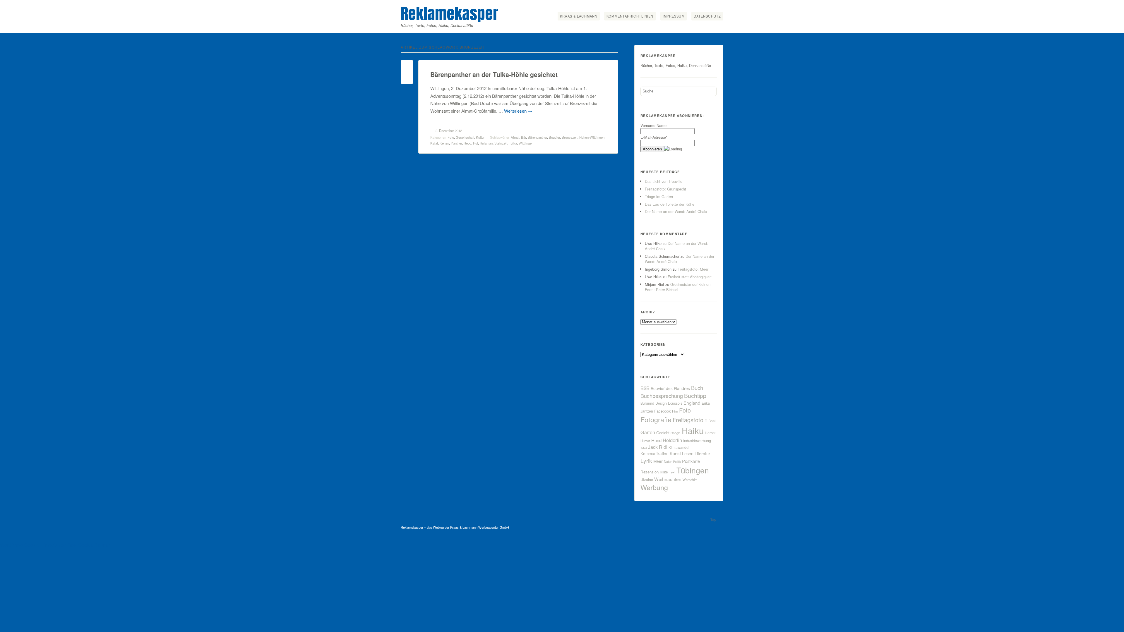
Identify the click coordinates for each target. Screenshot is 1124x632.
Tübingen (692, 470)
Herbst (710, 432)
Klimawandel (679, 447)
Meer (658, 461)
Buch (697, 387)
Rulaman (486, 143)
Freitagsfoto (688, 419)
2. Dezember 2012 (449, 130)
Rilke (664, 471)
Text (672, 472)
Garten (647, 432)
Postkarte (691, 461)
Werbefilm (690, 479)
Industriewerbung (697, 440)
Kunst (675, 453)
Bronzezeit (570, 137)
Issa (643, 447)
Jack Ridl (657, 447)
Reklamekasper (449, 13)
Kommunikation (654, 453)
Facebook (662, 411)
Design (661, 403)
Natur (668, 461)
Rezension (649, 472)
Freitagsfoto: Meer (693, 269)
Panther (456, 143)
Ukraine (646, 479)
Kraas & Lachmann (578, 16)
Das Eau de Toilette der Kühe (669, 204)
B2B (645, 387)
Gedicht (662, 432)
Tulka (513, 143)
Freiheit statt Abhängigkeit (690, 276)
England (691, 402)
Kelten (444, 143)
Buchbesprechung (661, 395)
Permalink (406, 67)
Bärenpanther (537, 137)
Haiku (693, 430)
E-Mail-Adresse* (653, 137)
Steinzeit (500, 143)
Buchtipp (695, 395)
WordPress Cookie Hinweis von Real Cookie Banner (55, 544)
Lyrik (646, 460)
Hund (656, 440)
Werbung (654, 487)
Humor (645, 440)
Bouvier (554, 137)
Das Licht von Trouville (663, 181)
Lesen (687, 453)
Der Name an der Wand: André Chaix (676, 211)
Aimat (515, 137)
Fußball (711, 420)
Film (675, 411)
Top (713, 519)
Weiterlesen (518, 111)
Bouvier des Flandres (670, 388)
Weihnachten (667, 479)
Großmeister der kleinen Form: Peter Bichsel (677, 286)
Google (676, 433)
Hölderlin (672, 440)
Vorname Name (653, 125)
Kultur (480, 137)
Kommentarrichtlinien (629, 16)
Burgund (647, 403)
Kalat (434, 143)
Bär (523, 137)
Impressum (674, 16)
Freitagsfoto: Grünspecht (665, 189)
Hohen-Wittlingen (591, 137)
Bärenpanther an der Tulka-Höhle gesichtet (494, 74)
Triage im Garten (659, 196)
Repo (467, 143)
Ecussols (675, 403)
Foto (451, 137)
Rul (475, 143)
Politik (677, 461)
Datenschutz (707, 16)
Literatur (702, 453)
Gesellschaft (465, 137)
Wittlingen (526, 143)
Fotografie (655, 419)
